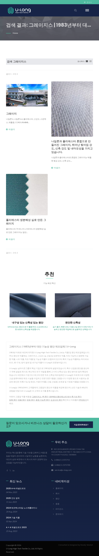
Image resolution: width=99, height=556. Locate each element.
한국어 (89, 2)
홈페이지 (59, 488)
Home (15, 33)
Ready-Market (87, 545)
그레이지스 (37, 396)
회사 (57, 493)
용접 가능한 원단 (43, 400)
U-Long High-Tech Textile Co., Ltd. (20, 548)
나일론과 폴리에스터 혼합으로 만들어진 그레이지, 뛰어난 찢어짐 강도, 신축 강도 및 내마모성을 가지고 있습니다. (72, 147)
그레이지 (11, 114)
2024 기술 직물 (13, 517)
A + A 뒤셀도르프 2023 (16, 527)
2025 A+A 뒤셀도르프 (16, 488)
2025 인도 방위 (13, 498)
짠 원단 (45, 396)
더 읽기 (12, 129)
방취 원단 (13, 400)
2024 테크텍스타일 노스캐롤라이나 (21, 508)
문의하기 (83, 400)
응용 (57, 504)
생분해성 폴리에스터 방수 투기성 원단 (65, 396)
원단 (57, 498)
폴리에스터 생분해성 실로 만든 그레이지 (26, 221)
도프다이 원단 (57, 400)
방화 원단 (22, 400)
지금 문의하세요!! (81, 425)
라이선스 (59, 509)
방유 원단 (31, 400)
